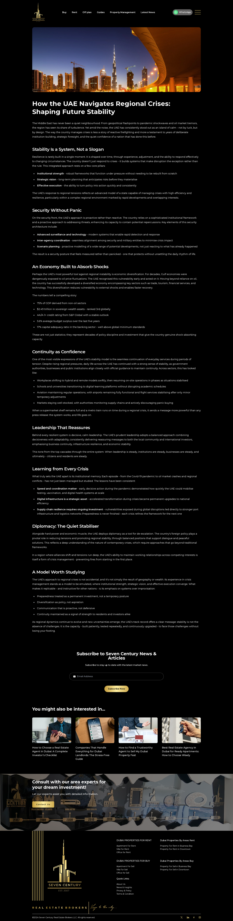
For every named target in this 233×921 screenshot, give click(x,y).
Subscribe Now (116, 689)
